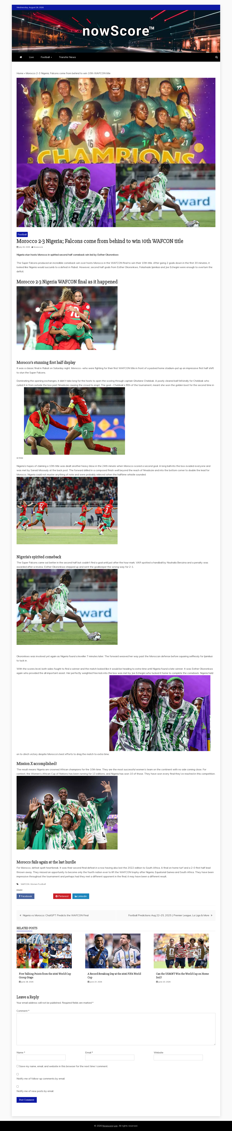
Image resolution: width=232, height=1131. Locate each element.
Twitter (44, 896)
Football (45, 57)
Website (158, 1052)
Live (31, 57)
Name (21, 1052)
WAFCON (25, 884)
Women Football (38, 884)
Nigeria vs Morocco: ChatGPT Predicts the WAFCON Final (56, 915)
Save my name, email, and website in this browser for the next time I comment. (63, 1066)
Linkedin (82, 896)
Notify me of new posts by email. (35, 1091)
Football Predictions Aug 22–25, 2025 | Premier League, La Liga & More (168, 915)
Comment (23, 1010)
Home (20, 73)
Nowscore (107, 1125)
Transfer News (67, 57)
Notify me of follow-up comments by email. (41, 1078)
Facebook (26, 896)
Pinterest (63, 896)
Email (89, 1052)
